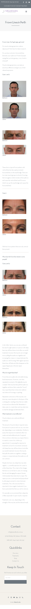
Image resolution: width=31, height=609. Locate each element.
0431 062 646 (20, 540)
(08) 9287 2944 (11, 540)
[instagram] (26, 2)
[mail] (19, 597)
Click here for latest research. (17, 49)
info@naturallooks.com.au (15, 532)
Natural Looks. (17, 602)
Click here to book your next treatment (15, 6)
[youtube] (29, 2)
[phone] (22, 597)
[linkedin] (17, 597)
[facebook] (23, 2)
